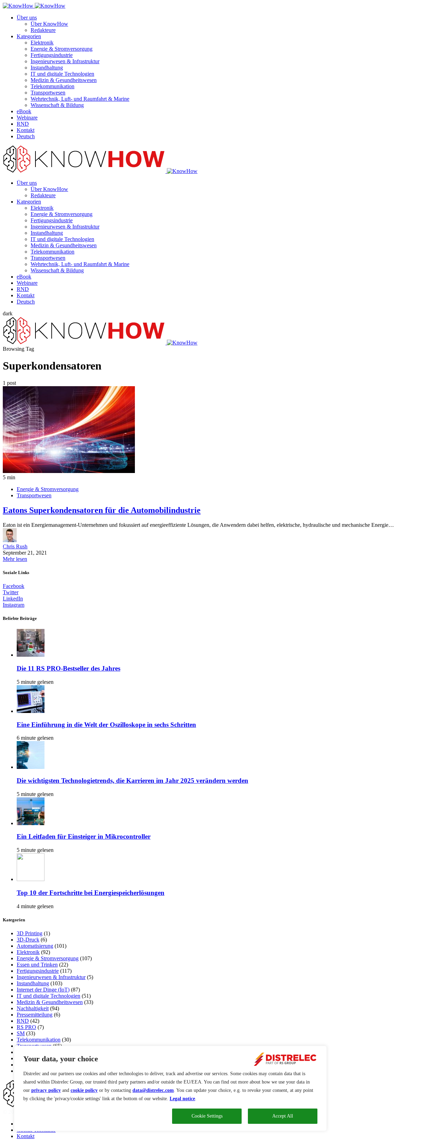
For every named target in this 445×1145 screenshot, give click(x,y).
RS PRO (26, 1027)
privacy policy (46, 1090)
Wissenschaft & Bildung (57, 105)
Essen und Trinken (37, 965)
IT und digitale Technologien (62, 74)
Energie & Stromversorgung (61, 49)
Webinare (27, 118)
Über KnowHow (49, 24)
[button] (8, 313)
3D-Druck (28, 940)
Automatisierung (35, 946)
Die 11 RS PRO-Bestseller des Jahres (68, 668)
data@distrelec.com (153, 1090)
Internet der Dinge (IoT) (43, 990)
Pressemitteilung (34, 1015)
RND (23, 124)
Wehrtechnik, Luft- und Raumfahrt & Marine (80, 99)
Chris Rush (15, 546)
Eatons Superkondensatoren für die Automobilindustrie (102, 510)
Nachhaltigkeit (33, 1008)
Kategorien (29, 36)
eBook (24, 111)
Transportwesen (48, 93)
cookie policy (84, 1090)
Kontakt (25, 130)
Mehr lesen (15, 559)
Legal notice (182, 1098)
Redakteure (43, 30)
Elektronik (42, 42)
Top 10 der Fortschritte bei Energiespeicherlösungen (90, 892)
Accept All (282, 1116)
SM (21, 1033)
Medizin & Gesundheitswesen (64, 80)
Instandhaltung (47, 67)
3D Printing (29, 933)
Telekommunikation (52, 86)
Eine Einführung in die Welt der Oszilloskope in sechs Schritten (106, 724)
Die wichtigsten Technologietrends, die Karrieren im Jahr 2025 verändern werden (132, 780)
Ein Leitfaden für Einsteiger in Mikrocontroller (84, 836)
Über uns (27, 17)
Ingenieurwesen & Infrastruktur (65, 61)
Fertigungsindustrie (52, 55)
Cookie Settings (207, 1116)
